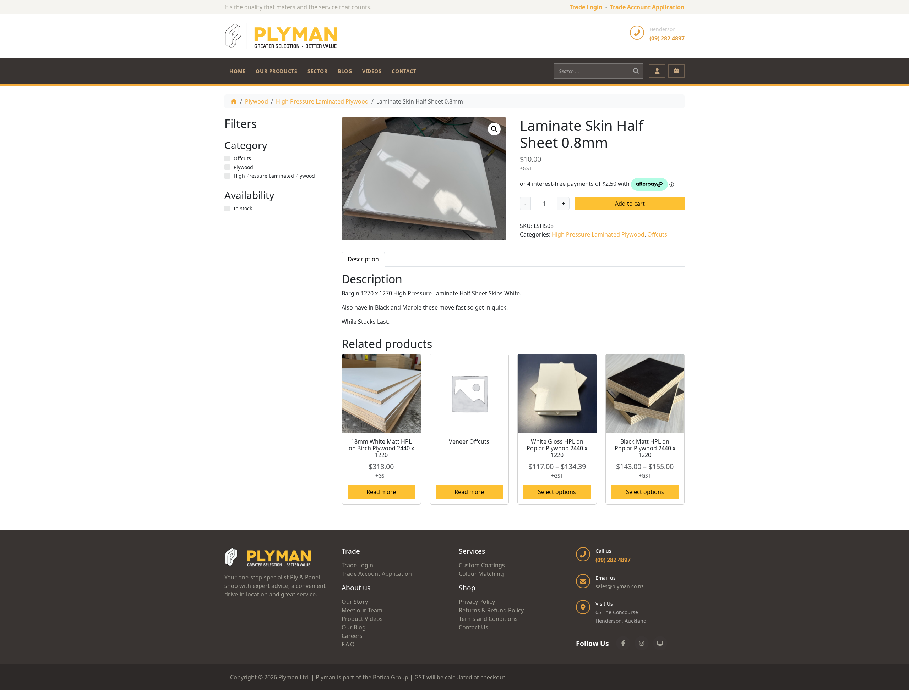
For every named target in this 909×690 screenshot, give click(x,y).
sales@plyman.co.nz (619, 586)
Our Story (355, 602)
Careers (352, 636)
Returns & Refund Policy (491, 610)
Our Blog (354, 627)
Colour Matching (481, 574)
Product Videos (362, 619)
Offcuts (657, 234)
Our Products (276, 71)
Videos (371, 71)
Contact (404, 71)
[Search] (636, 71)
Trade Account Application (647, 7)
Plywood (256, 101)
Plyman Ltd (293, 677)
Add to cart (630, 203)
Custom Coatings (482, 565)
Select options (557, 492)
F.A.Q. (349, 644)
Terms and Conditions (488, 619)
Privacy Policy (477, 602)
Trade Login (586, 7)
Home (237, 71)
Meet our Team (362, 610)
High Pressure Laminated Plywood (322, 101)
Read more (381, 492)
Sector (317, 71)
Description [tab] (363, 259)
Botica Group (390, 677)
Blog (345, 71)
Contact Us (473, 627)
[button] (494, 129)
